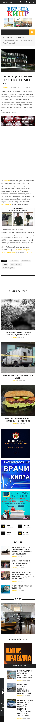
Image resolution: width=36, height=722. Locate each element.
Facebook (18, 249)
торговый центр (8, 268)
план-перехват (16, 264)
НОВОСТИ (20, 37)
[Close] (6, 666)
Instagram (26, 249)
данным (7, 180)
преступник (26, 261)
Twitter (3, 252)
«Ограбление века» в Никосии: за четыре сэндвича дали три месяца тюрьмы (18, 420)
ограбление (14, 261)
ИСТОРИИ (14, 556)
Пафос (5, 264)
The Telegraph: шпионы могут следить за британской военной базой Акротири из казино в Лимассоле (22, 550)
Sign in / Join (7, 2)
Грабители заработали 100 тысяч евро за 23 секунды (18, 376)
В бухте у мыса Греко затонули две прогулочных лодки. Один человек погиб (25, 674)
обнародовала (6, 204)
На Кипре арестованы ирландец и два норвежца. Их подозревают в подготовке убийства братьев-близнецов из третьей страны (25, 708)
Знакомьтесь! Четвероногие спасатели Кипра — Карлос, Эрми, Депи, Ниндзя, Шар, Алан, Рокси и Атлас (23, 575)
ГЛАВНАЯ (9, 37)
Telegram (29, 252)
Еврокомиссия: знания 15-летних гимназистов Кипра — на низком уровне (23, 563)
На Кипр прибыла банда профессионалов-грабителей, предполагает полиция (18, 333)
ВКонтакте (11, 252)
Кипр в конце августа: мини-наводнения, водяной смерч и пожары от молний (24, 688)
